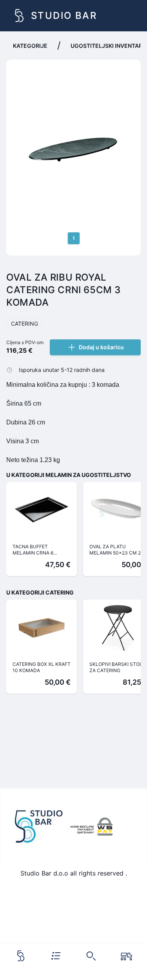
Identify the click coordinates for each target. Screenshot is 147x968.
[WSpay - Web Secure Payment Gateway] (91, 826)
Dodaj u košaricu (101, 347)
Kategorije (30, 45)
